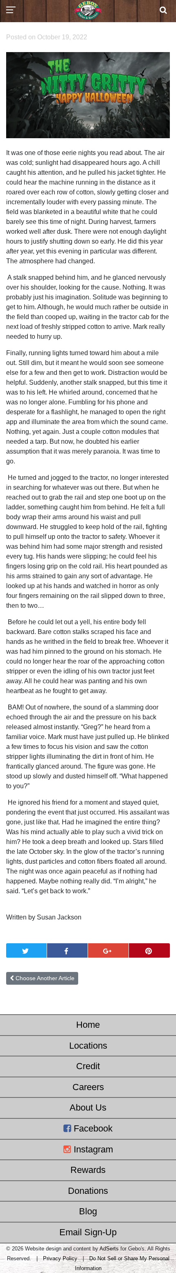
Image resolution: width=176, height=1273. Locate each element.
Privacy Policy (60, 1258)
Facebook (92, 1128)
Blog (88, 1211)
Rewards (88, 1170)
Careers (88, 1087)
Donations (88, 1191)
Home (88, 1025)
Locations (88, 1045)
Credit (88, 1066)
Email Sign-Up (88, 1232)
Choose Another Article (44, 978)
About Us (88, 1107)
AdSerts (109, 1249)
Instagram (92, 1149)
